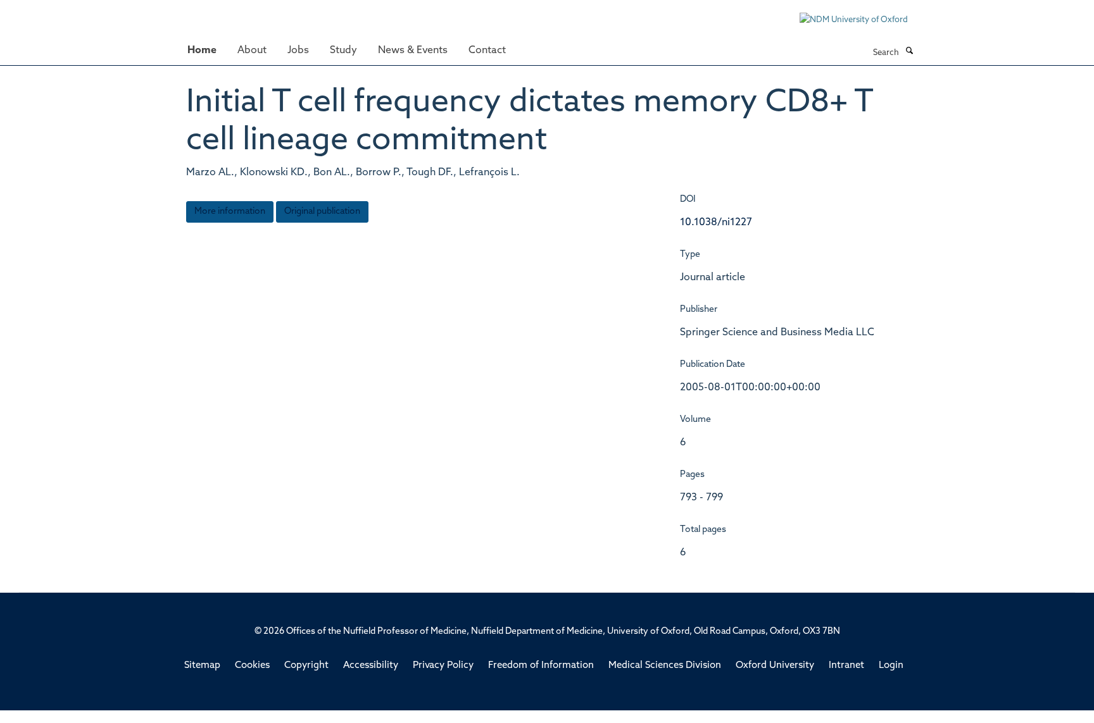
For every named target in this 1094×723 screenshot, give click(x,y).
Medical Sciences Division (664, 665)
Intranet (846, 665)
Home (202, 51)
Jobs (298, 51)
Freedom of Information (541, 665)
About (252, 51)
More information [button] (229, 211)
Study (343, 51)
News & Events (413, 51)
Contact (487, 51)
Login (891, 665)
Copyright (306, 665)
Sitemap (202, 665)
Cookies (252, 665)
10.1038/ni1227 (716, 223)
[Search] (909, 52)
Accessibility (370, 665)
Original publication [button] (322, 211)
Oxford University (775, 665)
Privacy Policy (443, 665)
